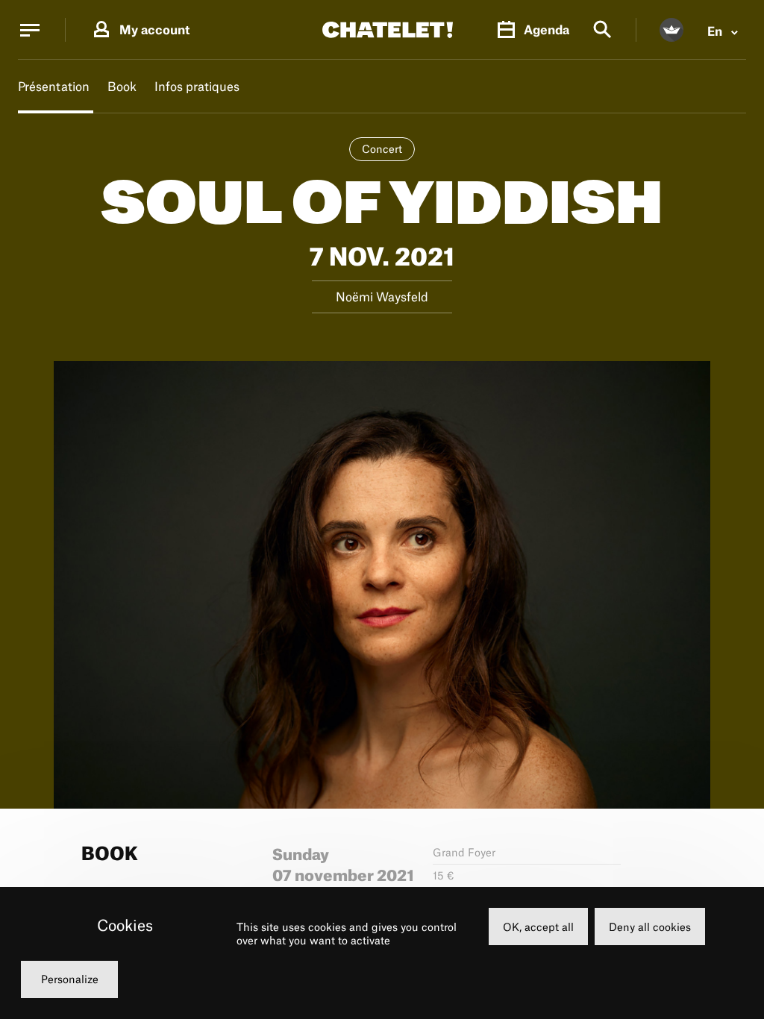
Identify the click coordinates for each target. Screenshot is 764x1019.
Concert (382, 149)
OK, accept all (538, 927)
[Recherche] (602, 30)
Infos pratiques (196, 86)
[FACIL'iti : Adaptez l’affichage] (671, 30)
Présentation (54, 86)
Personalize (69, 979)
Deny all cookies (650, 927)
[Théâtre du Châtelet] (388, 30)
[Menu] (30, 30)
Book (122, 86)
